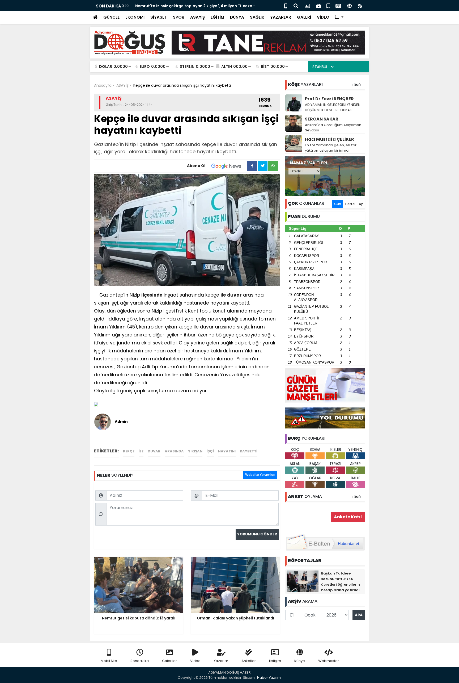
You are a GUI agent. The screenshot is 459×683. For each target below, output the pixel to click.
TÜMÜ (356, 85)
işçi (210, 451)
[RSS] (360, 5)
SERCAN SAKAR (321, 119)
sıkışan (195, 451)
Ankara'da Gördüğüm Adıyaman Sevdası (333, 127)
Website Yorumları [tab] (260, 474)
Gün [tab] (337, 204)
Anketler (248, 660)
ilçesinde (151, 295)
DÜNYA (237, 17)
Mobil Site (109, 660)
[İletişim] (307, 5)
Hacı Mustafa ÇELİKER (329, 139)
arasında (174, 451)
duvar (234, 295)
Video (195, 660)
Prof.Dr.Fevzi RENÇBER (329, 99)
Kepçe (128, 451)
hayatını (227, 451)
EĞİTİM (217, 17)
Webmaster (328, 660)
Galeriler (169, 660)
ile (223, 295)
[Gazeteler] (338, 5)
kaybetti (248, 451)
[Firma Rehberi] (319, 5)
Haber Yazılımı (269, 677)
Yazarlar (221, 660)
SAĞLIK (257, 17)
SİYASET (158, 17)
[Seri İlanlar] (328, 5)
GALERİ (304, 17)
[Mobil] (286, 5)
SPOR (178, 17)
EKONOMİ (134, 17)
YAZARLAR (280, 17)
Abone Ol (196, 165)
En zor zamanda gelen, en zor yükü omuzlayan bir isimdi (330, 148)
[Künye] (349, 5)
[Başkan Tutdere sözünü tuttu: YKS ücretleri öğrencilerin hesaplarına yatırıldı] (302, 581)
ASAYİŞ (197, 17)
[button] (339, 17)
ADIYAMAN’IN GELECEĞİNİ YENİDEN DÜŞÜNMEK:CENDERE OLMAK (332, 107)
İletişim (275, 660)
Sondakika (139, 660)
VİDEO (323, 17)
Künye (299, 660)
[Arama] (296, 5)
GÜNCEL (111, 17)
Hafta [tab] (350, 204)
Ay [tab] (361, 204)
